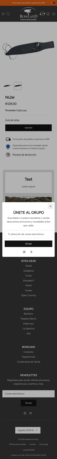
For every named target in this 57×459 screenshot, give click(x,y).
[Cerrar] (50, 206)
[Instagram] (24, 251)
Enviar (28, 243)
